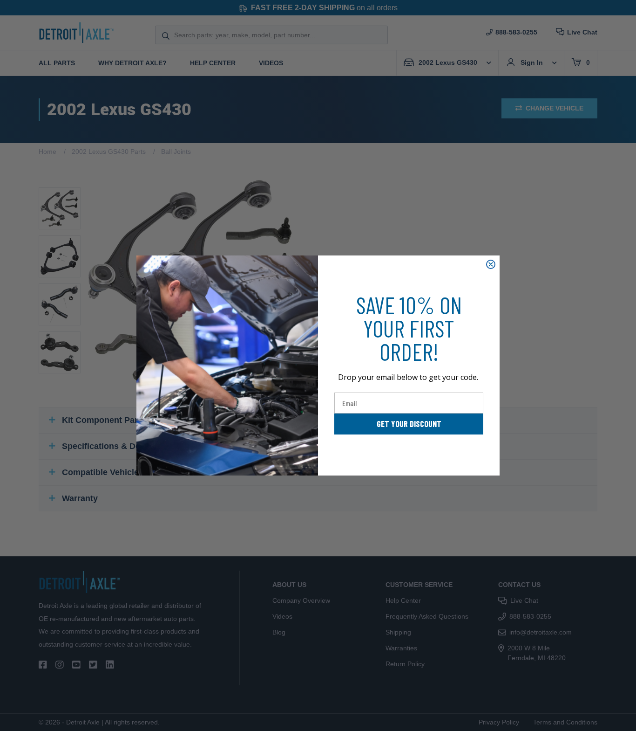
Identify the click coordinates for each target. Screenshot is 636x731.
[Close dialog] (491, 264)
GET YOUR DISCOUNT (409, 424)
